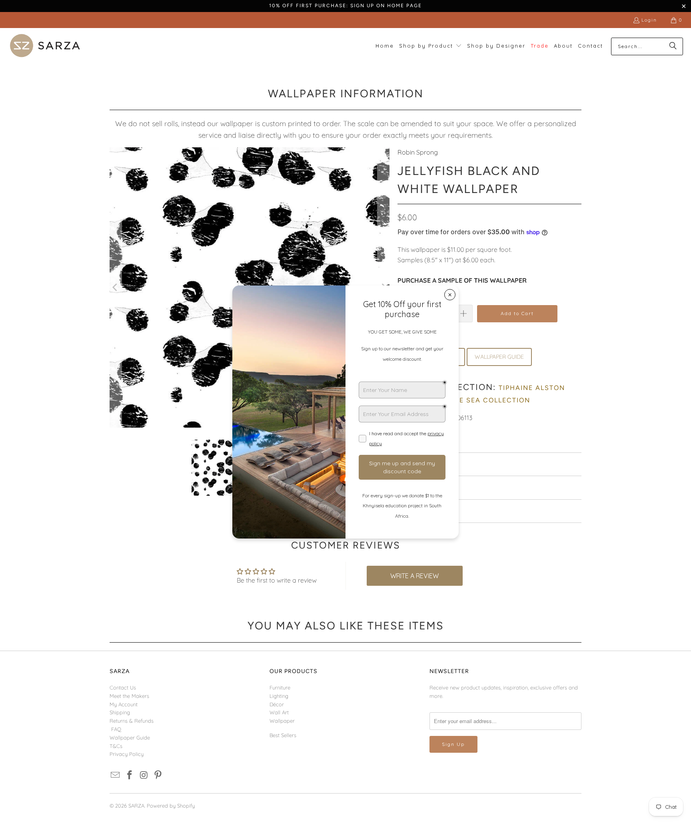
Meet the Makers (129, 696)
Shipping (120, 712)
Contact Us (123, 687)
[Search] (673, 46)
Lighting (279, 696)
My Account (124, 704)
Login (649, 20)
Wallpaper (282, 720)
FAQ (116, 729)
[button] (430, 46)
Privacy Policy (127, 754)
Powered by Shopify (171, 805)
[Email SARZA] (116, 775)
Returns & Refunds (132, 720)
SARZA (136, 805)
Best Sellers (283, 735)
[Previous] (115, 287)
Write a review (414, 576)
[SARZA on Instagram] (144, 775)
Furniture (280, 687)
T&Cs (116, 746)
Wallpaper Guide (130, 737)
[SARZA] (45, 46)
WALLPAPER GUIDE (499, 356)
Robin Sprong (417, 152)
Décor (277, 704)
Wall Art (279, 712)
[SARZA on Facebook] (130, 775)
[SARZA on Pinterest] (158, 775)
